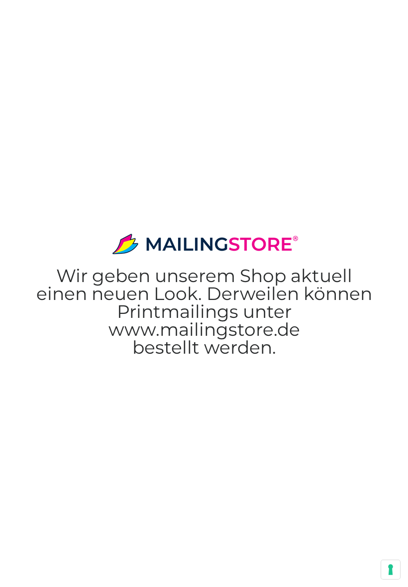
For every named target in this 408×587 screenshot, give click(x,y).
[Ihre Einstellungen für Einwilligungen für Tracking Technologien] (390, 569)
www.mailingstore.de (204, 311)
